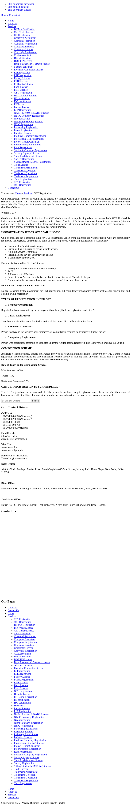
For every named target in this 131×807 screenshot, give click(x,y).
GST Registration (23, 691)
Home (11, 613)
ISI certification (22, 699)
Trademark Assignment (25, 771)
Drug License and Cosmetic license (32, 662)
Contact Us (13, 610)
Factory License (22, 676)
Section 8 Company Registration (30, 754)
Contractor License (23, 648)
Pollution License (23, 737)
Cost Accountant (22, 653)
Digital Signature (22, 656)
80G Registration (22, 622)
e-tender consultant (23, 665)
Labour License (22, 708)
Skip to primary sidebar (19, 9)
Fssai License (21, 688)
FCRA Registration (24, 679)
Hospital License (22, 694)
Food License (21, 685)
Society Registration (24, 763)
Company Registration (25, 642)
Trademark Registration (26, 780)
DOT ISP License (23, 659)
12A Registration (22, 619)
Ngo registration (22, 720)
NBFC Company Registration (29, 717)
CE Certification (22, 633)
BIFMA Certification (24, 624)
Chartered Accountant (25, 636)
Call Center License (24, 630)
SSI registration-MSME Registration (32, 766)
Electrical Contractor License (28, 668)
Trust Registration (23, 783)
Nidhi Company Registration (28, 722)
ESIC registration (22, 673)
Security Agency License (26, 757)
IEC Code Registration (25, 697)
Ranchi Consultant (10, 15)
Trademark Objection (24, 774)
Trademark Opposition (25, 777)
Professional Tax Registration (29, 743)
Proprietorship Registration (27, 748)
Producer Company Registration (30, 740)
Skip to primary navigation (21, 4)
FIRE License (21, 682)
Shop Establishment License (28, 760)
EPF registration (22, 671)
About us (12, 607)
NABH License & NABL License (31, 714)
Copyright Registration (25, 650)
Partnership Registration (26, 728)
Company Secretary (24, 645)
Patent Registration (23, 731)
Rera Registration (23, 751)
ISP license (19, 705)
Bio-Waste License (23, 627)
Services (12, 616)
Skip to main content (18, 6)
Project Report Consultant (27, 746)
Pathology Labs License (26, 734)
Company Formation (24, 639)
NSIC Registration (23, 725)
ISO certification (22, 702)
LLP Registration (22, 711)
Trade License (21, 769)
